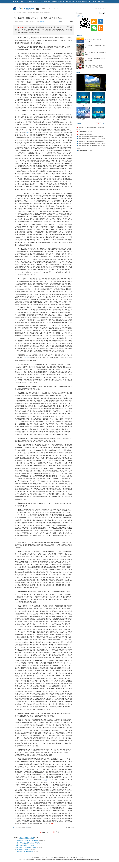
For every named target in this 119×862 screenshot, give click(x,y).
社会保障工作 (30, 837)
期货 (45, 1)
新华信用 (72, 1)
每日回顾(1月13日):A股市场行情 (85, 153)
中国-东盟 (85, 1)
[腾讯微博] (100, 21)
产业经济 (24, 12)
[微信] (94, 27)
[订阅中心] (100, 27)
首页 (14, 1)
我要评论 (72, 21)
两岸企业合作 (92, 1)
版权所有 (28, 859)
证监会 (26, 358)
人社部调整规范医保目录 (22, 849)
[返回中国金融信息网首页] (52, 823)
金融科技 (54, 1)
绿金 (30, 1)
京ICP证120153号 (34, 859)
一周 (98, 127)
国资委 (45, 780)
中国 (18, 1)
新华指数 (78, 1)
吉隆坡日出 (91, 91)
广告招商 (61, 857)
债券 (42, 1)
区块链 (60, 1)
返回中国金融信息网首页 (100, 9)
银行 (49, 1)
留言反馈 (29, 827)
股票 (34, 1)
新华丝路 (65, 1)
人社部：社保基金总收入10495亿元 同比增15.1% (28, 845)
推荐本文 (44, 832)
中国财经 (19, 12)
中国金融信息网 (22, 859)
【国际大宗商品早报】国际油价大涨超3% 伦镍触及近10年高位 (92, 141)
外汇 (38, 1)
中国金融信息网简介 (35, 857)
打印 (61, 21)
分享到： (57, 832)
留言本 (46, 857)
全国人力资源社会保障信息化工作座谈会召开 (27, 840)
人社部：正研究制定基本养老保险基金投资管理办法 (29, 843)
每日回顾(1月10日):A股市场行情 (85, 134)
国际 (22, 1)
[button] (78, 84)
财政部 (28, 132)
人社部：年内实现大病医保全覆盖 (24, 851)
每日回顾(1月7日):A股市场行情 (98, 106)
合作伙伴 (51, 857)
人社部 (43, 460)
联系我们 (43, 857)
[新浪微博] (94, 21)
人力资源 (24, 837)
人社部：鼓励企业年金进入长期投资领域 (26, 847)
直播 (99, 1)
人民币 (26, 1)
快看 (102, 1)
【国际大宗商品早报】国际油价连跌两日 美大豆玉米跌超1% (91, 139)
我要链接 (56, 857)
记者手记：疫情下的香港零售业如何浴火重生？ (59, 9)
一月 (103, 127)
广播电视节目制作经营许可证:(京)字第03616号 (90, 859)
